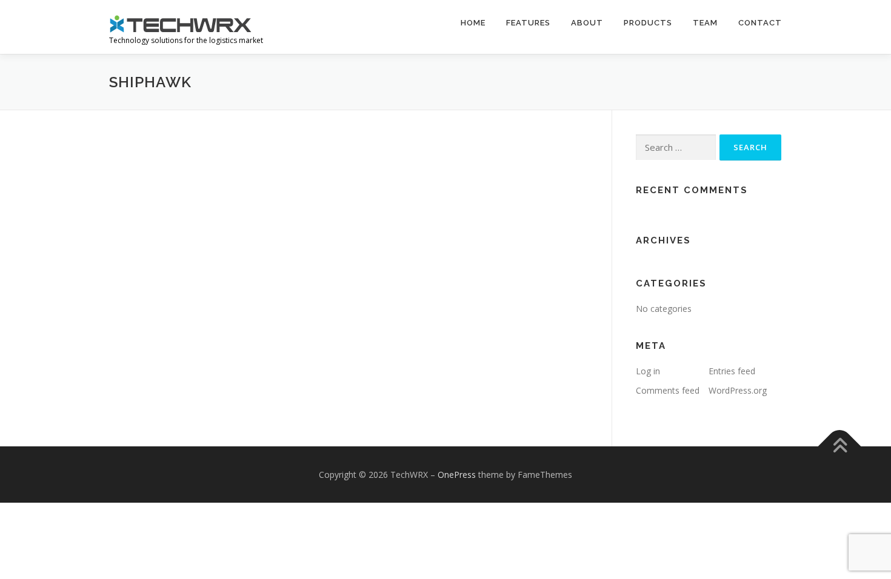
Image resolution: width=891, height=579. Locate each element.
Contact (760, 22)
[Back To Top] (839, 446)
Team (705, 22)
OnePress (457, 474)
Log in (648, 371)
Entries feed (732, 371)
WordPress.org (738, 390)
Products (648, 22)
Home (473, 22)
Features (528, 22)
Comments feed (667, 390)
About (587, 22)
